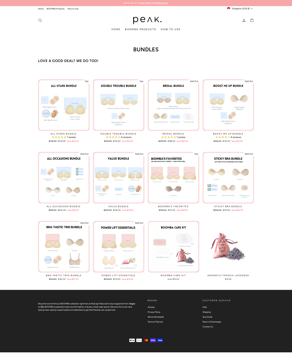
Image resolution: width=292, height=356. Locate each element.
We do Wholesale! (156, 317)
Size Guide (207, 317)
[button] (59, 137)
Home (41, 8)
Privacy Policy (154, 312)
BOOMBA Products (55, 8)
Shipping (207, 312)
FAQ (205, 307)
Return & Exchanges (212, 322)
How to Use (73, 8)
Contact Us (208, 326)
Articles (151, 307)
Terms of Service (155, 322)
